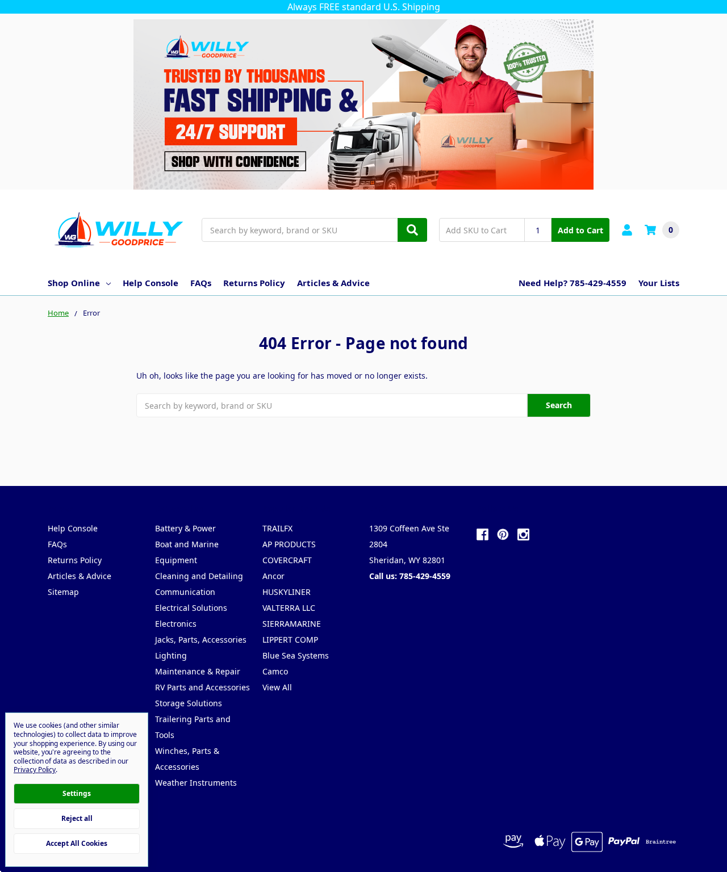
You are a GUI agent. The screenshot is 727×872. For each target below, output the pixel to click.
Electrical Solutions (191, 607)
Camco (275, 671)
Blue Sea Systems (295, 655)
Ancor (273, 576)
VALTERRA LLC (288, 607)
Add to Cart (580, 230)
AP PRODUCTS (289, 544)
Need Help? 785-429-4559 (572, 282)
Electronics (176, 623)
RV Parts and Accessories (202, 687)
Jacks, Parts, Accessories (200, 639)
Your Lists (658, 282)
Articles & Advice (333, 282)
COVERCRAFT (287, 560)
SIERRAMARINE (291, 623)
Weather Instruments (196, 782)
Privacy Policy (35, 769)
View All (277, 687)
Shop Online (74, 282)
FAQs (200, 282)
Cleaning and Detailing (199, 576)
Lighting (171, 655)
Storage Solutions (188, 703)
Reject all (77, 818)
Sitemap (63, 591)
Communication (185, 591)
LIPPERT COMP (290, 639)
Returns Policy (254, 282)
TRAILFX (277, 528)
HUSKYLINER (286, 591)
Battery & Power (185, 528)
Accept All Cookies (76, 843)
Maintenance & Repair (197, 671)
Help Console (150, 282)
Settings (76, 793)
